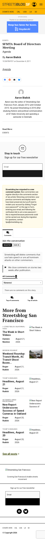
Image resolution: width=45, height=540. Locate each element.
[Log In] (34, 4)
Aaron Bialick (13, 57)
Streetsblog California (14, 326)
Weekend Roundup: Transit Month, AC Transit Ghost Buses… (13, 358)
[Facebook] (19, 511)
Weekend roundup (9, 350)
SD (36, 12)
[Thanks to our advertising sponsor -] (22, 27)
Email (6, 167)
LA (31, 12)
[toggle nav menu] (41, 4)
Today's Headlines (9, 378)
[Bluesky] (25, 511)
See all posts (9, 453)
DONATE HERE (8, 12)
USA (25, 12)
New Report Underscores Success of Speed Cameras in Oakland (14, 409)
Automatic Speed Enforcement (9, 400)
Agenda (6, 69)
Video (4, 328)
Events (5, 40)
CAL (18, 12)
